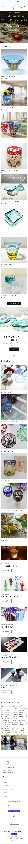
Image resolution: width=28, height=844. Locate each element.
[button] (3, 7)
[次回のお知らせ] (25, 1)
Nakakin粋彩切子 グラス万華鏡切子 (9, 139)
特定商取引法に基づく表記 (9, 786)
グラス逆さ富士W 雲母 (6, 264)
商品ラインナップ (14, 30)
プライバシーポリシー (8, 789)
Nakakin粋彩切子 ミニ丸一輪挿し (8, 107)
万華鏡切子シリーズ (7, 451)
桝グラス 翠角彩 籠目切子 (7, 233)
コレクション (6, 796)
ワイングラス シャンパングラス (11, 510)
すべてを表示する (14, 303)
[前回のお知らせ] (2, 1)
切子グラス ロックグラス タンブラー (13, 421)
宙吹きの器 (4, 540)
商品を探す (5, 782)
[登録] (21, 805)
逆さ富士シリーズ (6, 392)
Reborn (14, 349)
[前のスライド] (10, 355)
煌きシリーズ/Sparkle (7, 481)
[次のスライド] (17, 355)
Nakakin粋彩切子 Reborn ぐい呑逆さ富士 (11, 201)
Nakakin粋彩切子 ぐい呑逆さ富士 (9, 76)
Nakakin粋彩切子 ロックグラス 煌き (9, 170)
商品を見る (6, 570)
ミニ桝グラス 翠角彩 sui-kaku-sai (9, 295)
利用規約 (5, 792)
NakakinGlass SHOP (13, 836)
